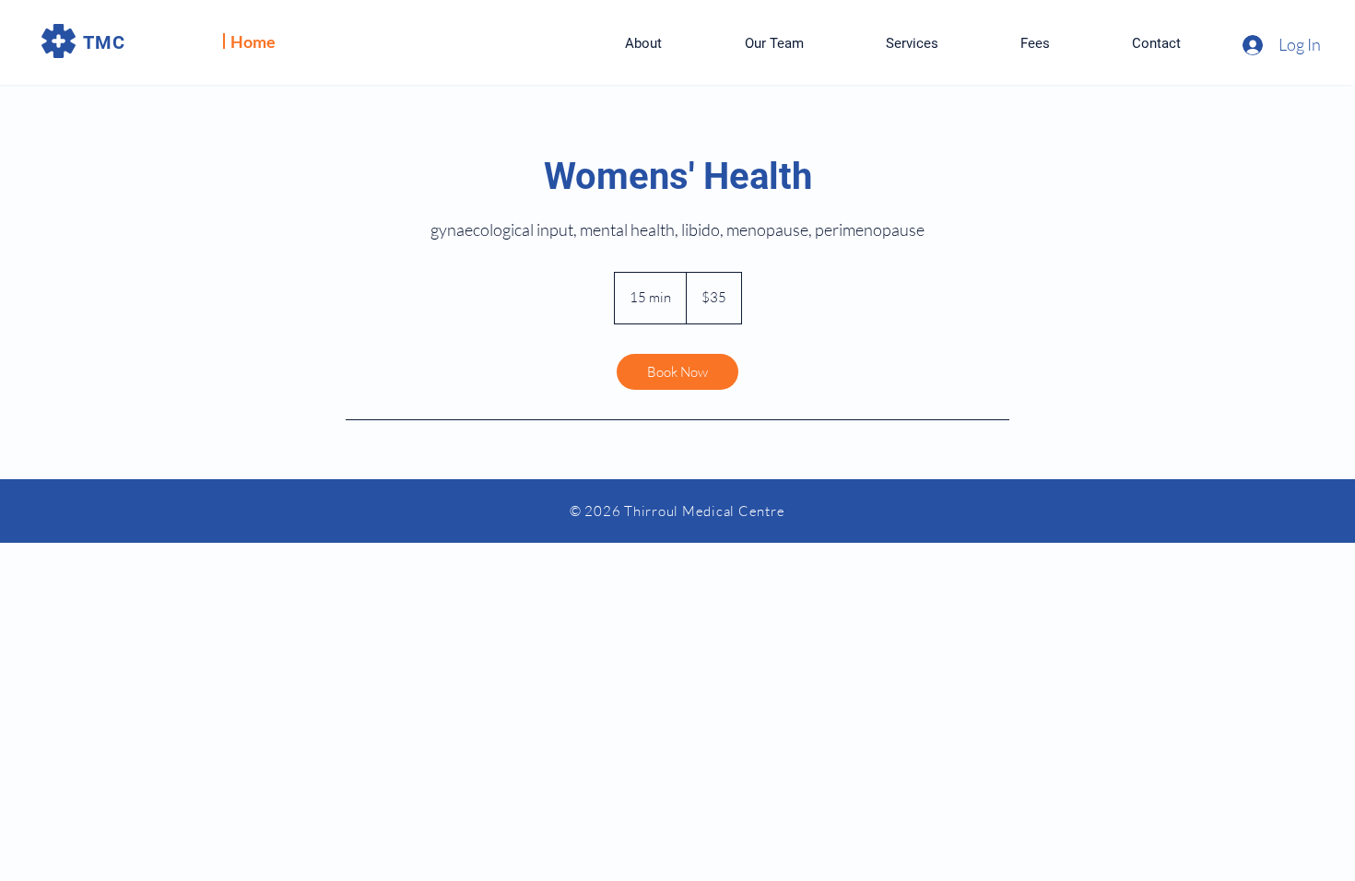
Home (253, 41)
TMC (104, 42)
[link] (677, 372)
